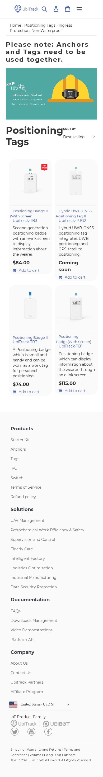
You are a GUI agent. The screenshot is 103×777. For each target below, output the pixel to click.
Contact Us (21, 672)
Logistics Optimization (32, 568)
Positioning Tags (39, 25)
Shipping (18, 749)
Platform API (23, 639)
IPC (14, 468)
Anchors (18, 449)
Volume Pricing (41, 755)
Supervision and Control (33, 539)
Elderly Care (22, 549)
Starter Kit (20, 439)
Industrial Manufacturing (34, 577)
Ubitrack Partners (27, 682)
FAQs (16, 611)
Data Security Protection (34, 587)
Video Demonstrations (32, 630)
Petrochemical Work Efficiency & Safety (47, 530)
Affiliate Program (27, 691)
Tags (15, 458)
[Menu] (79, 9)
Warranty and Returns (44, 749)
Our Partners (65, 755)
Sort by (69, 129)
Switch (17, 477)
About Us (19, 663)
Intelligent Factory (28, 558)
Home (15, 25)
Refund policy (23, 496)
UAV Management (27, 520)
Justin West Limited (44, 760)
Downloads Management (34, 620)
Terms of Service (26, 487)
